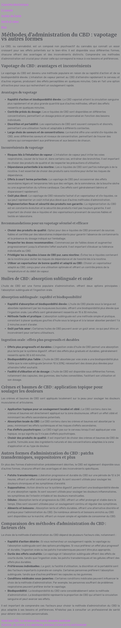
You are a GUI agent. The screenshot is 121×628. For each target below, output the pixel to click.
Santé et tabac (10, 21)
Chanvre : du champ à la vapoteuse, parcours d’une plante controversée (43, 624)
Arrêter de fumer (11, 15)
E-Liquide (7, 10)
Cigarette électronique (14, 4)
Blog (4, 27)
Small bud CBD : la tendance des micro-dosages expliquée (35, 620)
